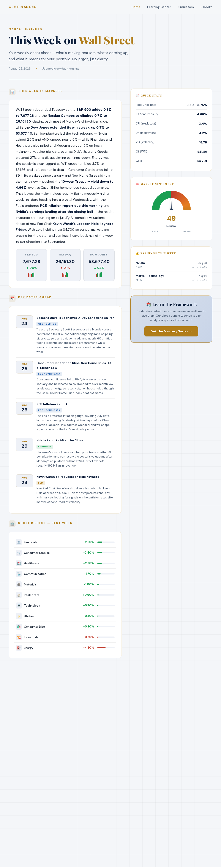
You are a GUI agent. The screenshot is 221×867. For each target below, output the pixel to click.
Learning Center (159, 7)
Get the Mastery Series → (171, 331)
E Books (206, 7)
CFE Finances (22, 7)
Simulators (186, 7)
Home (136, 7)
